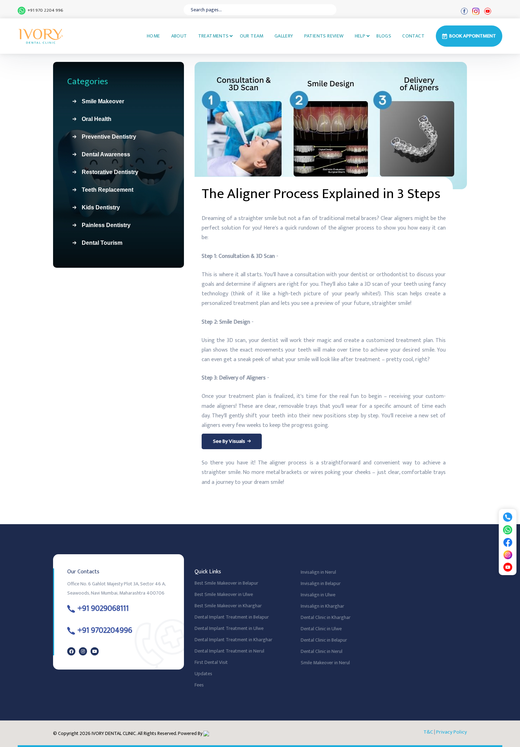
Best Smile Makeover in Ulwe (224, 594)
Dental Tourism (99, 243)
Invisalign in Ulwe (318, 594)
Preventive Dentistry (106, 137)
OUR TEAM (252, 36)
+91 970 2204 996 (44, 10)
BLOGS (383, 36)
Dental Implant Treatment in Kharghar (233, 639)
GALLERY (284, 36)
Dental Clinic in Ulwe (321, 628)
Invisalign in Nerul (318, 572)
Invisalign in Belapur (321, 583)
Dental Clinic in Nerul (321, 651)
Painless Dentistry (103, 225)
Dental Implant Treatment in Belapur (232, 617)
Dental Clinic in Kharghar (326, 617)
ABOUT (179, 36)
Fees (199, 685)
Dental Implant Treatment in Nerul (229, 651)
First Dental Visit (211, 662)
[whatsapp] (507, 529)
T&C (428, 732)
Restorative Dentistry (107, 172)
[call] (507, 517)
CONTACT (413, 36)
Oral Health (93, 119)
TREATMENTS (213, 36)
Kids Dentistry (98, 207)
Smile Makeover (100, 101)
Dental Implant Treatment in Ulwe (229, 628)
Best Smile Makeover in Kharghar (228, 605)
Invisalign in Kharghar (322, 606)
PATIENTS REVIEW (324, 36)
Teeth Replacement (104, 190)
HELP (360, 36)
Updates (203, 673)
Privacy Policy (451, 732)
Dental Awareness (103, 154)
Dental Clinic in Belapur (324, 640)
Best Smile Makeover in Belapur (226, 583)
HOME (153, 36)
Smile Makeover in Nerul (325, 662)
